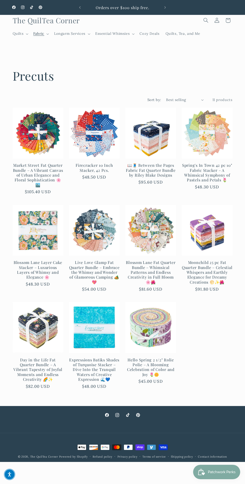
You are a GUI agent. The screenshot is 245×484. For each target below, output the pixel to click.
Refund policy (102, 456)
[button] (20, 34)
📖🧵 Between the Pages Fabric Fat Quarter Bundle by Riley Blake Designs (151, 170)
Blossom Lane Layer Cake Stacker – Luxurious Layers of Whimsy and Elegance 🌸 (38, 269)
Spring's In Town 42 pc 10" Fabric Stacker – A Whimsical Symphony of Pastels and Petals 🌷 (207, 172)
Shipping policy (182, 456)
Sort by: (154, 99)
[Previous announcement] (80, 7)
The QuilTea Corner (44, 456)
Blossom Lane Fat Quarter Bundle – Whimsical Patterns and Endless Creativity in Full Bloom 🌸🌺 (150, 272)
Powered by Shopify (73, 456)
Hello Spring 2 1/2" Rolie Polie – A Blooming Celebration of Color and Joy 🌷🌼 (150, 367)
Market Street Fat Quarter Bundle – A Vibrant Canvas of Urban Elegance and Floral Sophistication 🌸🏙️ (38, 175)
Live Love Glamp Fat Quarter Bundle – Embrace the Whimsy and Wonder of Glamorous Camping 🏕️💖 (94, 272)
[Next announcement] (165, 7)
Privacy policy (127, 456)
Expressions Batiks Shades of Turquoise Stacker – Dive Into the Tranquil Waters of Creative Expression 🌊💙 (94, 369)
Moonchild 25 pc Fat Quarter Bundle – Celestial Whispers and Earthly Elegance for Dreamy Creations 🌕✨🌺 (207, 272)
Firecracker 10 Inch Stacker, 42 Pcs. (94, 168)
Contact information (212, 456)
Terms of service (154, 456)
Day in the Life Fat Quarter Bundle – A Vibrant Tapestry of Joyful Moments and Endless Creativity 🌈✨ (37, 369)
